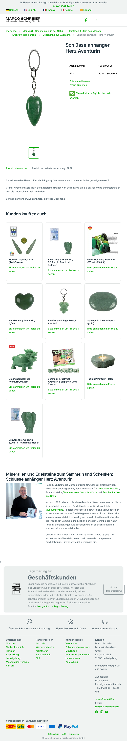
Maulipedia (71, 650)
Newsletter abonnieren (77, 654)
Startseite (11, 30)
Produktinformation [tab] (16, 168)
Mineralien (103, 488)
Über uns (11, 643)
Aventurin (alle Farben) (24, 34)
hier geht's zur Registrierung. (53, 606)
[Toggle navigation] (98, 20)
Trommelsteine (71, 492)
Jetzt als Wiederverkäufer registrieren (45, 647)
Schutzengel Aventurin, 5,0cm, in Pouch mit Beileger (24, 441)
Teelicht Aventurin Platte (100, 378)
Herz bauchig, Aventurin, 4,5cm (22, 322)
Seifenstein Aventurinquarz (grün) (101, 322)
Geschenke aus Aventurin (56, 34)
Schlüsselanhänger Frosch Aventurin (62, 322)
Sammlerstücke (88, 492)
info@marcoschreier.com (107, 706)
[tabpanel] (63, 190)
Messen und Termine (17, 661)
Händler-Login (43, 654)
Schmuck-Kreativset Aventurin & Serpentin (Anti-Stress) (63, 381)
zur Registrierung (114, 589)
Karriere (10, 665)
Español (87, 9)
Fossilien (114, 488)
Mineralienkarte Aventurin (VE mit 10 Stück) (101, 261)
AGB (64, 734)
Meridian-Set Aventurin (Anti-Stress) (21, 261)
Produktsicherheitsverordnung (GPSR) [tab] (52, 168)
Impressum (74, 734)
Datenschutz (54, 734)
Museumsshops (54, 509)
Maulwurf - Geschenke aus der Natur (43, 30)
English (31, 9)
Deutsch (13, 9)
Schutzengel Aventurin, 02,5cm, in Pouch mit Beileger (60, 262)
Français (51, 9)
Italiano (68, 9)
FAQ (38, 658)
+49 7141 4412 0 (64, 6)
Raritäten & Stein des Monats (85, 30)
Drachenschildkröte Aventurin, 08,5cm (19, 380)
